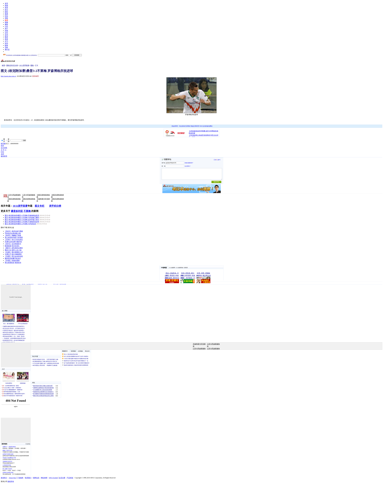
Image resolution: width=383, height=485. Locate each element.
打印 (2, 152)
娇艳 (13, 250)
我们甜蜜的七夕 (17, 252)
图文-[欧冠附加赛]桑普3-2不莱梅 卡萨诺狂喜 (20, 224)
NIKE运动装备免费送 (205, 126)
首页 (6, 3)
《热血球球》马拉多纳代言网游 (180, 126)
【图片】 (8, 248)
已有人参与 (217, 159)
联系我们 (28, 478)
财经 (6, 12)
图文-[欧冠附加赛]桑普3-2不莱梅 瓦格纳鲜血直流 (22, 215)
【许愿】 (8, 260)
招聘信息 (36, 478)
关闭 (2, 154)
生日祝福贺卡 (16, 244)
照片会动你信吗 (17, 256)
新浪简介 (4, 478)
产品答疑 (70, 478)
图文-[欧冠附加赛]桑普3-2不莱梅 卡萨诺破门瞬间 (22, 217)
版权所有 (11, 481)
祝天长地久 (16, 246)
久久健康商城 (179, 267)
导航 (6, 47)
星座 (6, 39)
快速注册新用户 (189, 163)
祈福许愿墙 (16, 260)
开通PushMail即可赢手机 (13, 241)
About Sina (12, 478)
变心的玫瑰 (9, 237)
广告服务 (20, 478)
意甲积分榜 (55, 206)
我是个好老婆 (18, 237)
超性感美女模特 (17, 248)
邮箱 (6, 45)
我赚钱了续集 (16, 235)
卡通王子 (8, 254)
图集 (32, 65)
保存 (2, 146)
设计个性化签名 (17, 239)
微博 (6, 20)
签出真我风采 (9, 262)
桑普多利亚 (17, 211)
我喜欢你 (18, 262)
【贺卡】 (8, 244)
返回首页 (4, 156)
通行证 (7, 49)
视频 (6, 22)
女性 (6, 33)
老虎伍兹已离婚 (17, 231)
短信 (6, 43)
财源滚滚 (8, 246)
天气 (6, 41)
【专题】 (8, 256)
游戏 (6, 30)
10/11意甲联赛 (24, 65)
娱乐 (6, 10)
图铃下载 (4, 227)
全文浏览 (4, 148)
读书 (6, 35)
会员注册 (62, 478)
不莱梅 (27, 211)
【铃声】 (8, 235)
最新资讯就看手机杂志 (13, 258)
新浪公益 (11, 227)
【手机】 (8, 239)
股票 (6, 14)
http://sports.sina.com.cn (8, 76)
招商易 (186, 267)
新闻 (6, 5)
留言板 (3, 143)
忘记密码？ (188, 166)
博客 (6, 18)
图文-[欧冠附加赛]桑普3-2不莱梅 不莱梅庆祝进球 (22, 222)
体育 (6, 7)
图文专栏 (39, 206)
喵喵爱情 (18, 254)
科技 (6, 16)
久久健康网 (172, 267)
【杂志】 (8, 231)
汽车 (6, 26)
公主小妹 (18, 250)
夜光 (13, 254)
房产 (6, 28)
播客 (6, 24)
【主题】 (8, 252)
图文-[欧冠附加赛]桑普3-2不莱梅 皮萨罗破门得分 (22, 219)
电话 (7, 143)
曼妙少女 (8, 250)
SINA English (53, 478)
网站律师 (44, 478)
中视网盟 (164, 267)
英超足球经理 (195, 126)
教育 (6, 37)
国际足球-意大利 (12, 65)
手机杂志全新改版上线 (13, 233)
